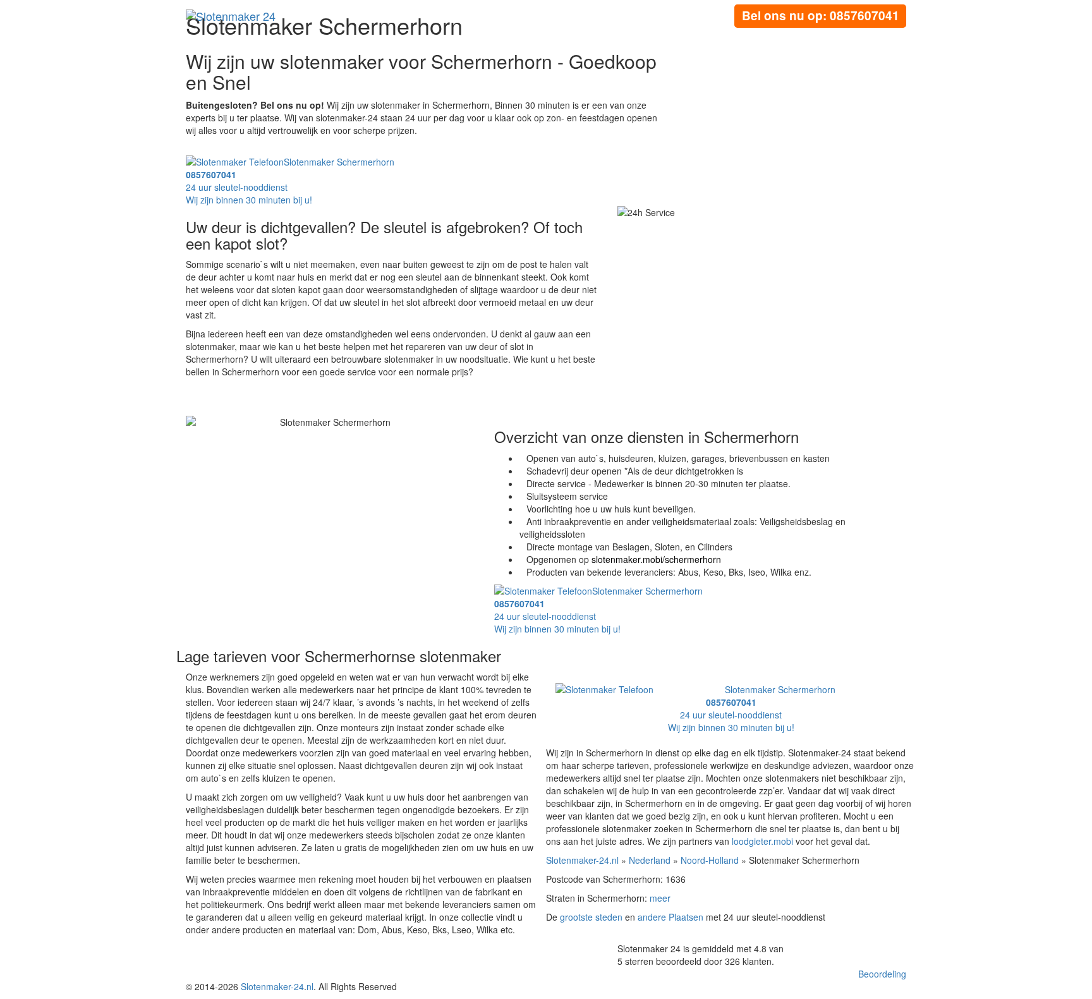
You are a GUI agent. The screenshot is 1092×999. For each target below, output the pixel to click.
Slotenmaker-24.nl (582, 860)
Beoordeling (882, 973)
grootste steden (591, 917)
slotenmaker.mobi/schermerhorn (656, 559)
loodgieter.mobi (762, 841)
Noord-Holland (710, 860)
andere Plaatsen (670, 917)
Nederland (649, 860)
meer (660, 898)
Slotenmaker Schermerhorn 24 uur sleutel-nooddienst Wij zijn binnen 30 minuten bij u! (751, 708)
